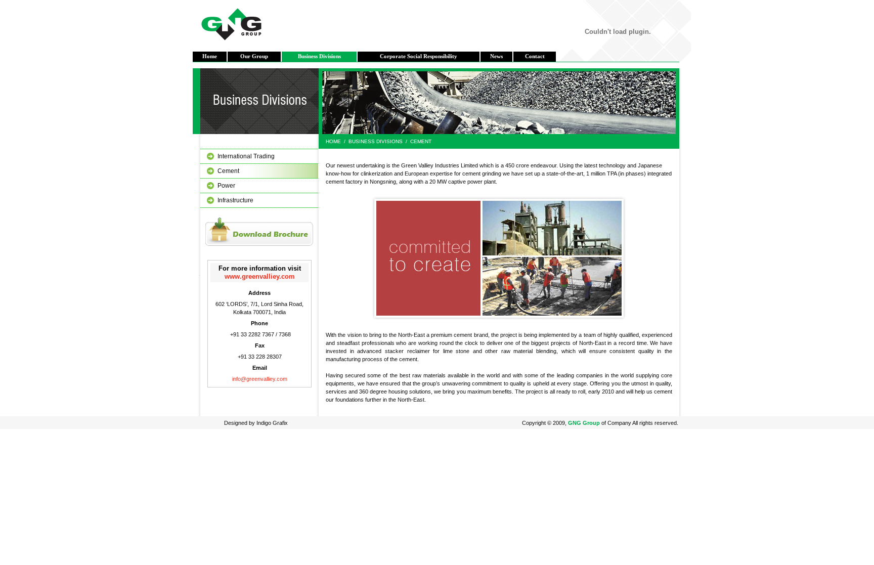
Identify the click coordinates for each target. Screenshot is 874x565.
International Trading (246, 156)
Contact (535, 56)
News (496, 56)
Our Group (254, 56)
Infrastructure (235, 200)
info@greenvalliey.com (259, 379)
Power (226, 185)
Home (209, 56)
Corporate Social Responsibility (418, 56)
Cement (228, 171)
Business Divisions (319, 56)
